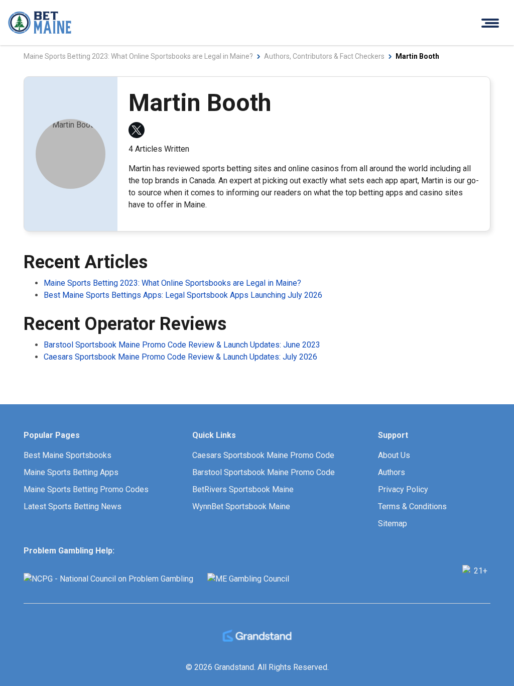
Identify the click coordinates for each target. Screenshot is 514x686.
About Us (394, 455)
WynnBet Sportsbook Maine (241, 506)
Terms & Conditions (412, 506)
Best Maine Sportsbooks (67, 455)
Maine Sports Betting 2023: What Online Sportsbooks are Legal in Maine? (172, 283)
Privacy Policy (403, 489)
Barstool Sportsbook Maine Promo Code (263, 472)
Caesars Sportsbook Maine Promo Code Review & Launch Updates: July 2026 (180, 357)
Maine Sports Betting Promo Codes (86, 489)
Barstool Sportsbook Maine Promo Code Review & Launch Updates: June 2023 (182, 345)
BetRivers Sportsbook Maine (243, 489)
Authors (391, 472)
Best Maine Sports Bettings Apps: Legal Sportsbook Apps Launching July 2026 (183, 295)
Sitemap (392, 523)
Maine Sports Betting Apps (71, 472)
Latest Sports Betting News (72, 506)
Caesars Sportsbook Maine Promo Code (263, 455)
